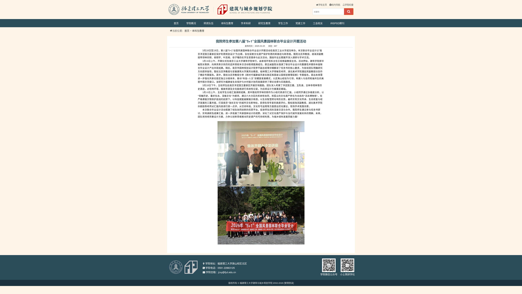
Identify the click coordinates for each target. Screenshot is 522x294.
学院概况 (191, 23)
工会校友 (318, 23)
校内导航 (336, 4)
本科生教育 (227, 23)
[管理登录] (289, 282)
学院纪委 (349, 4)
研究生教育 (264, 23)
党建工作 (300, 23)
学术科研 (246, 23)
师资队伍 (208, 23)
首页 (176, 23)
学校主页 (322, 4)
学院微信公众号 (328, 274)
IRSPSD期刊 (337, 23)
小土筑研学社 (347, 274)
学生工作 (283, 23)
